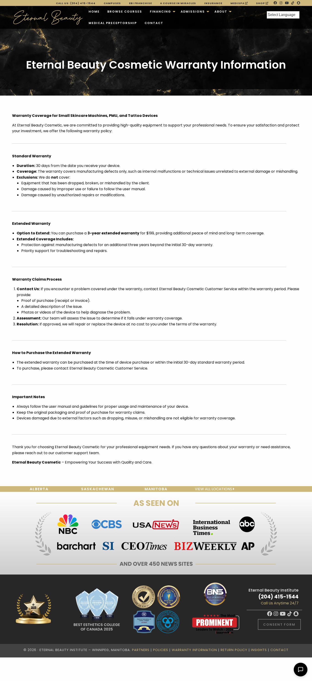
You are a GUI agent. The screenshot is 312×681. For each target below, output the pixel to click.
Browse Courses (124, 11)
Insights (259, 650)
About (220, 11)
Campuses (112, 3)
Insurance (213, 3)
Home (94, 11)
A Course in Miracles (178, 3)
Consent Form (279, 624)
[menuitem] (94, 11)
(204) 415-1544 (278, 596)
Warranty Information (194, 650)
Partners (140, 650)
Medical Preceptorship (113, 23)
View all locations (214, 489)
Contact (154, 23)
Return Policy (234, 650)
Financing (160, 11)
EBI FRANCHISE (140, 3)
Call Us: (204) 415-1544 (75, 3)
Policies (160, 650)
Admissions (193, 11)
